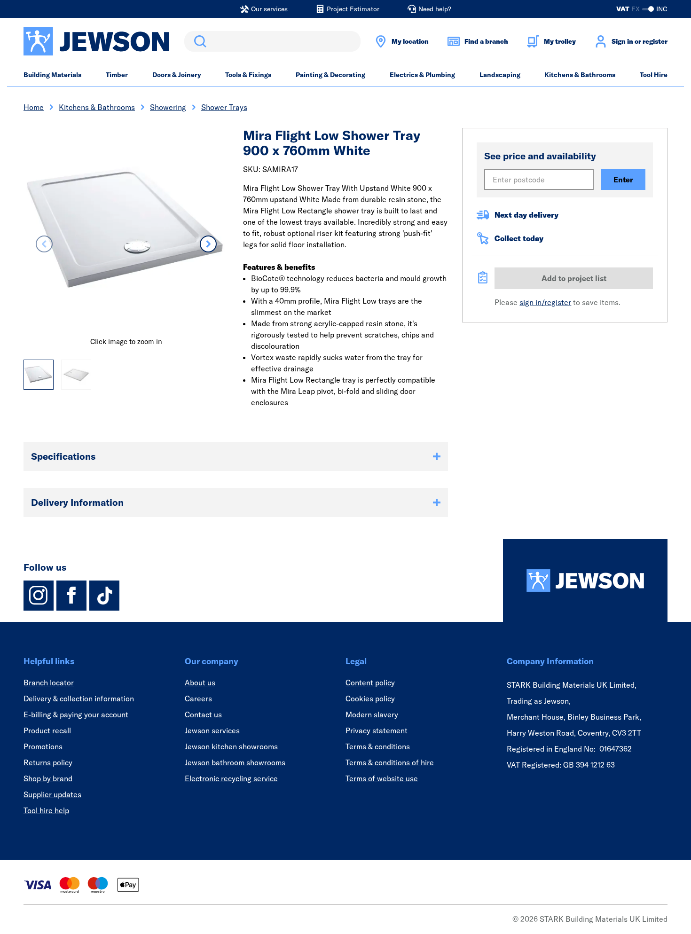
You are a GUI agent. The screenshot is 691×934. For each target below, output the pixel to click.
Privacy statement (377, 730)
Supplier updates (52, 794)
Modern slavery (372, 714)
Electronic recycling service (231, 778)
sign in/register (545, 302)
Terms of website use (382, 778)
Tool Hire (653, 75)
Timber (117, 75)
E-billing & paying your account (76, 714)
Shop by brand (48, 778)
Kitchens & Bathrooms (579, 75)
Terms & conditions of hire (390, 762)
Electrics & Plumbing (422, 75)
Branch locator (49, 682)
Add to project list (574, 278)
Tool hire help (46, 810)
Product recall (47, 730)
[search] (272, 41)
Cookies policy (370, 698)
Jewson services (212, 730)
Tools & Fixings (248, 75)
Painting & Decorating (330, 75)
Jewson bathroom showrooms (235, 762)
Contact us (203, 714)
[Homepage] (585, 580)
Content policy (370, 682)
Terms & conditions (378, 746)
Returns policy (48, 762)
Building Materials (52, 75)
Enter (623, 179)
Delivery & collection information (79, 698)
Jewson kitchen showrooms (231, 746)
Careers (198, 698)
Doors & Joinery (176, 75)
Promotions (43, 746)
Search (198, 41)
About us (200, 682)
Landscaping (499, 75)
